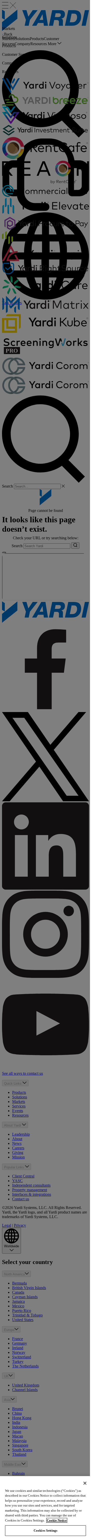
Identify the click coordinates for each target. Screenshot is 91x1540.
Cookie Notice (57, 1520)
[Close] (84, 1483)
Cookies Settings (45, 1530)
